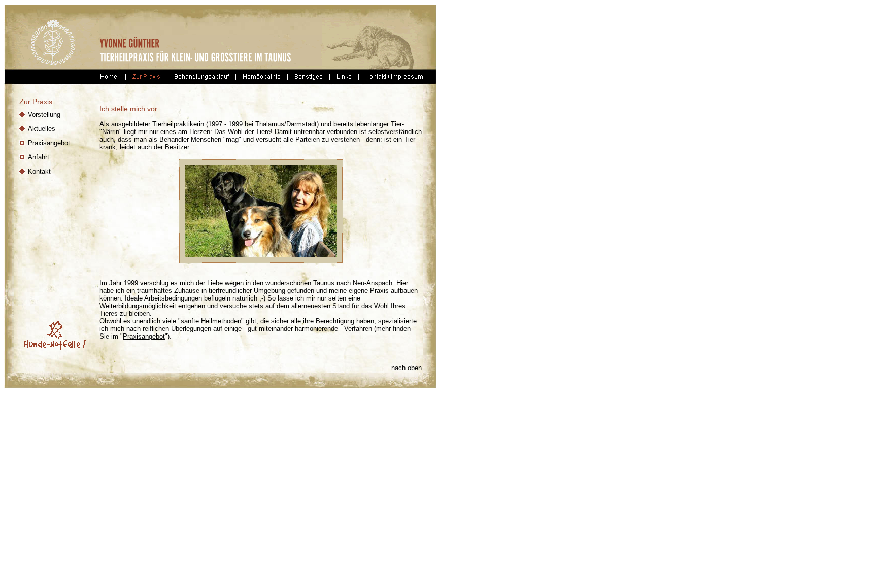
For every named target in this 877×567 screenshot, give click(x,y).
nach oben (406, 368)
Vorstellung (44, 114)
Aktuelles (41, 128)
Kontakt (39, 171)
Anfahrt (38, 157)
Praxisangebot (49, 143)
